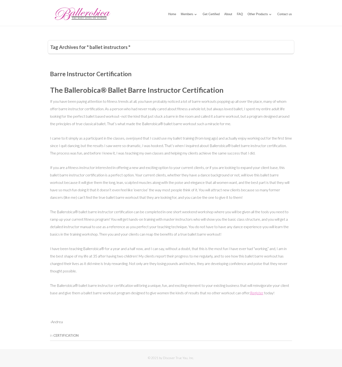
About (228, 14)
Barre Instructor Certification (90, 74)
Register (256, 293)
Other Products (258, 14)
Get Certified (211, 14)
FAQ (240, 14)
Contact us (284, 14)
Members (187, 14)
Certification (66, 335)
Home (172, 14)
